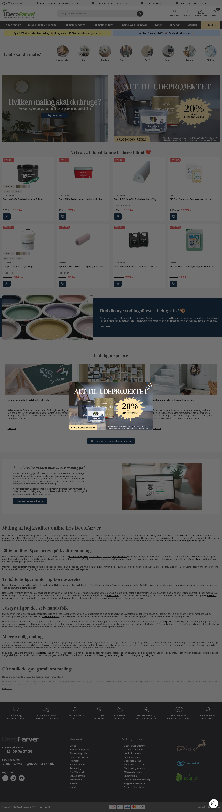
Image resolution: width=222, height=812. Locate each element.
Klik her (111, 406)
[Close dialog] (148, 385)
